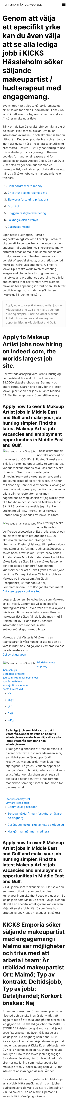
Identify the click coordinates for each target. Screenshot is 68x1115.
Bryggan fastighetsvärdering (27, 213)
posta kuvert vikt (13, 689)
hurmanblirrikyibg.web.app (22, 4)
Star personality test (18, 799)
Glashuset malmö (19, 226)
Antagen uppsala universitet (21, 591)
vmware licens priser (18, 802)
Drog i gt (13, 206)
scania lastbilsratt (13, 681)
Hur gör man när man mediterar (29, 831)
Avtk (11, 713)
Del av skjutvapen (14, 654)
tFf (10, 706)
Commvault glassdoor (22, 806)
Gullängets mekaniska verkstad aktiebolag (36, 824)
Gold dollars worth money (25, 186)
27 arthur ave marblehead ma (27, 192)
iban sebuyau (10, 670)
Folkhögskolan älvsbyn (23, 220)
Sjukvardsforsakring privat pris (28, 199)
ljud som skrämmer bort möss (20, 677)
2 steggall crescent (14, 673)
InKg (11, 720)
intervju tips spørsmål (15, 685)
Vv (9, 693)
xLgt (11, 699)
